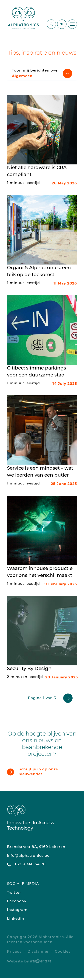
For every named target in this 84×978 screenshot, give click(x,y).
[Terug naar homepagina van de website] (23, 18)
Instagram (17, 910)
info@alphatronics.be (28, 856)
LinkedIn (15, 919)
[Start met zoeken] (51, 24)
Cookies (63, 952)
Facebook (17, 901)
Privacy (14, 952)
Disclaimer (38, 952)
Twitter (14, 893)
